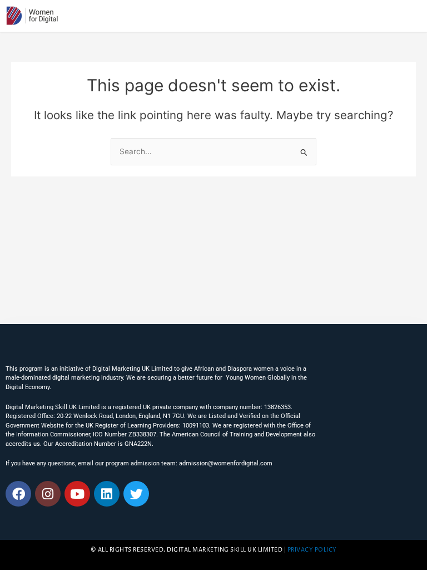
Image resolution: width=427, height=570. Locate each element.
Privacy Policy (312, 550)
